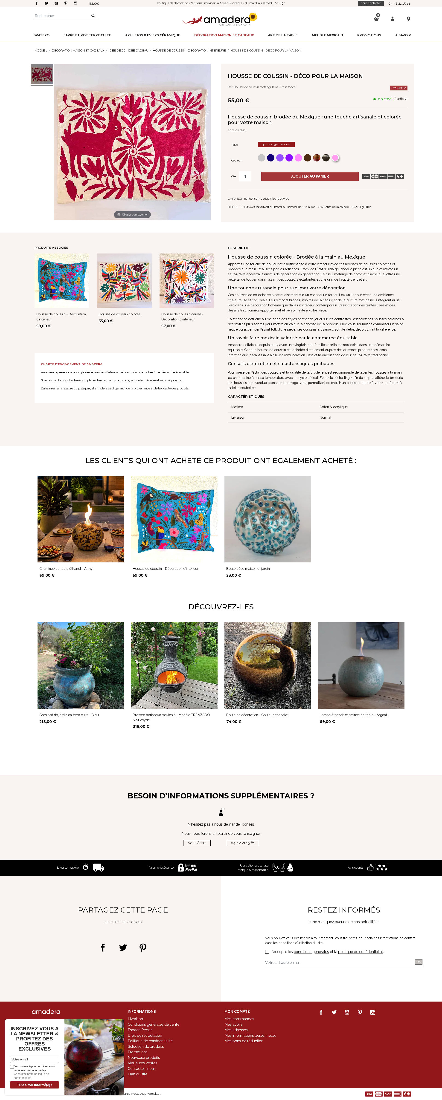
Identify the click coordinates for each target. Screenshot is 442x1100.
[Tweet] (122, 947)
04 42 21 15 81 (399, 3)
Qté (233, 176)
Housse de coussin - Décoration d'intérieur (165, 568)
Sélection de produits (146, 1046)
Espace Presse (140, 1030)
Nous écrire (196, 843)
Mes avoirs (233, 1024)
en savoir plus (236, 130)
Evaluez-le (398, 88)
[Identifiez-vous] (392, 18)
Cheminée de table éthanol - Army (66, 568)
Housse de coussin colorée (119, 314)
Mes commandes (239, 1019)
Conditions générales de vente (153, 1024)
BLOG (94, 4)
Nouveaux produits (144, 1057)
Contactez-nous (142, 1068)
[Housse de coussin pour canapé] (42, 75)
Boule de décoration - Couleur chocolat (257, 715)
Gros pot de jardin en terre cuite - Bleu (69, 715)
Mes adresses (236, 1030)
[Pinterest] (142, 947)
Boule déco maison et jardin (248, 568)
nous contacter (371, 3)
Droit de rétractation (145, 1035)
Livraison (135, 1019)
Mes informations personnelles (250, 1035)
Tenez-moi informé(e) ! (34, 1085)
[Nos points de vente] (408, 18)
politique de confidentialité (360, 952)
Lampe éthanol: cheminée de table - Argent (353, 715)
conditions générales (311, 952)
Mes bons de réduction (243, 1041)
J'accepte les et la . (327, 952)
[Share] (102, 947)
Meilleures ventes (142, 1063)
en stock (386, 99)
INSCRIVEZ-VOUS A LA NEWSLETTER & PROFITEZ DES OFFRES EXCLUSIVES (35, 1038)
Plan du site (137, 1074)
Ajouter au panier (310, 176)
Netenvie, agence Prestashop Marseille (133, 1093)
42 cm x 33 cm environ (276, 144)
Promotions (138, 1052)
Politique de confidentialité (150, 1041)
